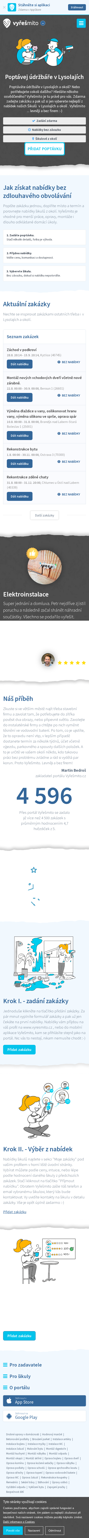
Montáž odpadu (58, 1453)
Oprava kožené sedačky (40, 1463)
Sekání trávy (28, 1482)
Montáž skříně (33, 1458)
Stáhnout (77, 7)
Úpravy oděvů (59, 1482)
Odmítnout (54, 1530)
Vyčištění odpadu (15, 1487)
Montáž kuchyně (15, 1453)
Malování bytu (35, 1448)
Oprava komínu (15, 1463)
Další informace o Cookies (19, 1521)
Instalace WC (56, 1444)
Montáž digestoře (56, 1448)
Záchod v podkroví (21, 349)
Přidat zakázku (19, 1049)
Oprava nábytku (66, 1463)
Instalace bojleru (15, 1444)
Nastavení (34, 1530)
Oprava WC (12, 1477)
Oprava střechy (14, 1472)
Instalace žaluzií (15, 1448)
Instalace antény (62, 1439)
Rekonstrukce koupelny (54, 1477)
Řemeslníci (12, 1482)
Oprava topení (34, 1472)
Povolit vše (13, 1530)
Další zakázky (44, 515)
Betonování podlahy (17, 1439)
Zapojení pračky (56, 1487)
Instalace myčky (37, 1444)
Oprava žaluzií (30, 1477)
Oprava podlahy (15, 1468)
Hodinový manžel (52, 1434)
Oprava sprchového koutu (62, 1468)
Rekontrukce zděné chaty (27, 477)
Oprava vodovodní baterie (60, 1472)
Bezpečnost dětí (15, 1492)
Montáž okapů (14, 1458)
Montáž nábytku (37, 1453)
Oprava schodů (36, 1468)
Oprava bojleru (52, 1458)
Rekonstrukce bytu (22, 449)
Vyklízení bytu (36, 1487)
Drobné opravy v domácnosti (22, 1434)
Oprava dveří (71, 1458)
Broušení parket (41, 1439)
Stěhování (43, 1482)
